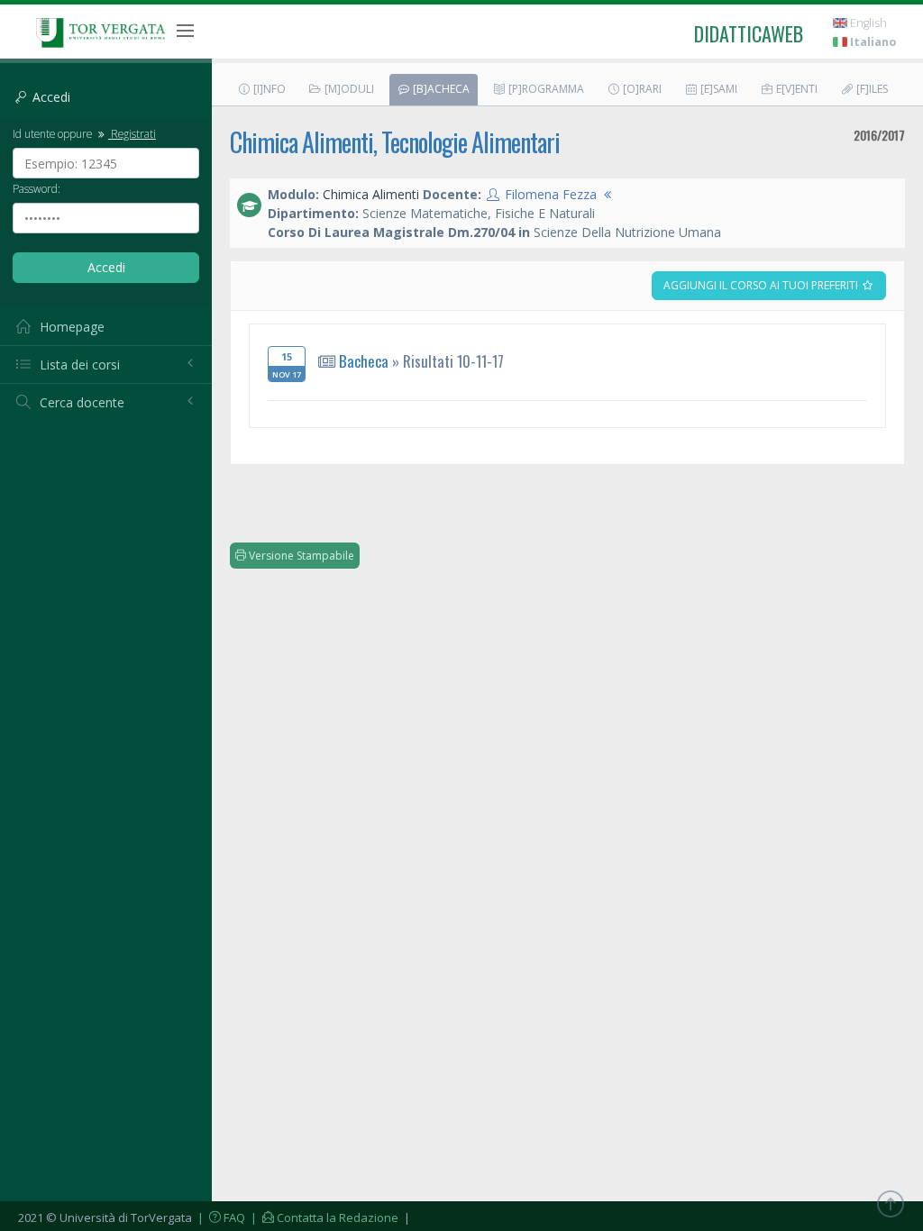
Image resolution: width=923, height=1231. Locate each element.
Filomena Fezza (551, 194)
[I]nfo (268, 88)
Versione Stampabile (300, 555)
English (867, 23)
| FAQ (220, 1217)
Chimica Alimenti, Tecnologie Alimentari (395, 141)
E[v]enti (795, 88)
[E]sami (717, 88)
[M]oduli (348, 88)
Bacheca (363, 361)
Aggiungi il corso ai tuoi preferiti (762, 285)
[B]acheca (440, 88)
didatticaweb (748, 33)
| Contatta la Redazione (323, 1217)
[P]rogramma (545, 88)
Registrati (132, 133)
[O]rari (641, 88)
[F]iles (871, 88)
